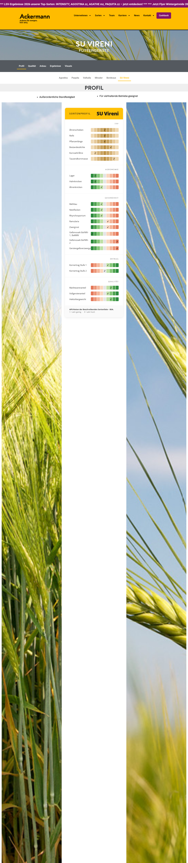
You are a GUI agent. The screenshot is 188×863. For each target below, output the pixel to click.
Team (112, 15)
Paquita (75, 78)
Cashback (164, 15)
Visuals (68, 66)
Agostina (63, 78)
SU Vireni (124, 78)
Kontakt (147, 15)
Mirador (99, 78)
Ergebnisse (55, 66)
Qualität (32, 66)
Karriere (122, 15)
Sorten (98, 15)
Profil (21, 66)
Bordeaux (111, 78)
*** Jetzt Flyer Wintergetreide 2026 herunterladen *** (92, 4)
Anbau (43, 66)
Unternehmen (81, 15)
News (137, 15)
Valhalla (87, 78)
